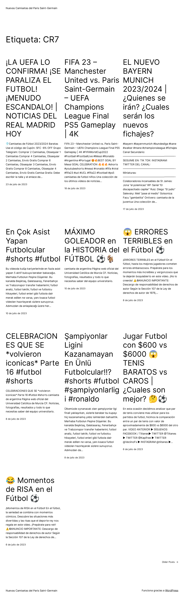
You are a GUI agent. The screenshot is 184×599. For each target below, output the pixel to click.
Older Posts (170, 562)
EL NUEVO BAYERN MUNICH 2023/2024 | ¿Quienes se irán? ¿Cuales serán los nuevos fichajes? (146, 98)
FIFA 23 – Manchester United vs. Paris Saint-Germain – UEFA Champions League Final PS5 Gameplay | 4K (91, 98)
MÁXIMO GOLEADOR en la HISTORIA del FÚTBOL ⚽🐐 (91, 245)
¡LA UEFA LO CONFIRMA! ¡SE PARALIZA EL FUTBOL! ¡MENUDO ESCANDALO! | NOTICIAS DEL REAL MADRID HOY (33, 98)
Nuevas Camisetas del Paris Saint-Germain (31, 8)
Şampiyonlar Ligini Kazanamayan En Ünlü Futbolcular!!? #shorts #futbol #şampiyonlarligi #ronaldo (91, 367)
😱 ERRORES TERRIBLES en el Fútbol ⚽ (148, 240)
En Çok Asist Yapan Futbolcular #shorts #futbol (33, 245)
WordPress (171, 590)
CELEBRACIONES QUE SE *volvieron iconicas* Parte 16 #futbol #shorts (32, 358)
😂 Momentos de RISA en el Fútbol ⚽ (30, 489)
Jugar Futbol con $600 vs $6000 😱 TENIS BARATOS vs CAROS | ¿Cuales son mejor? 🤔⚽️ (145, 367)
